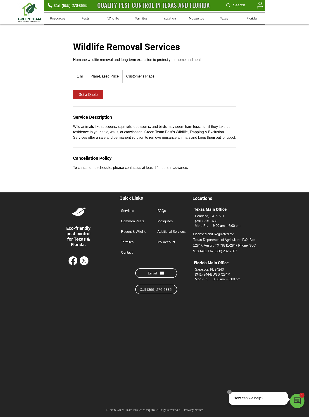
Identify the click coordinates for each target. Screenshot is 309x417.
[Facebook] (73, 260)
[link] (88, 94)
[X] (84, 260)
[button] (57, 18)
